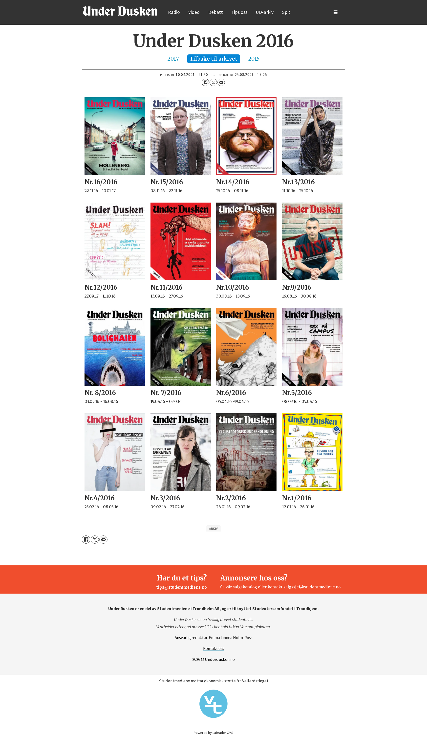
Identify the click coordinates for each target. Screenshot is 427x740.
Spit (286, 12)
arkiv (213, 529)
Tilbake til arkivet (213, 58)
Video (194, 12)
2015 (254, 58)
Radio (174, 12)
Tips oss (239, 12)
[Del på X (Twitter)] (213, 82)
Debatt (215, 12)
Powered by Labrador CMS (213, 732)
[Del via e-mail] (221, 82)
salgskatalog (245, 587)
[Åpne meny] (335, 12)
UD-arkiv (265, 12)
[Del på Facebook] (205, 82)
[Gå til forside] (120, 11)
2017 (174, 58)
